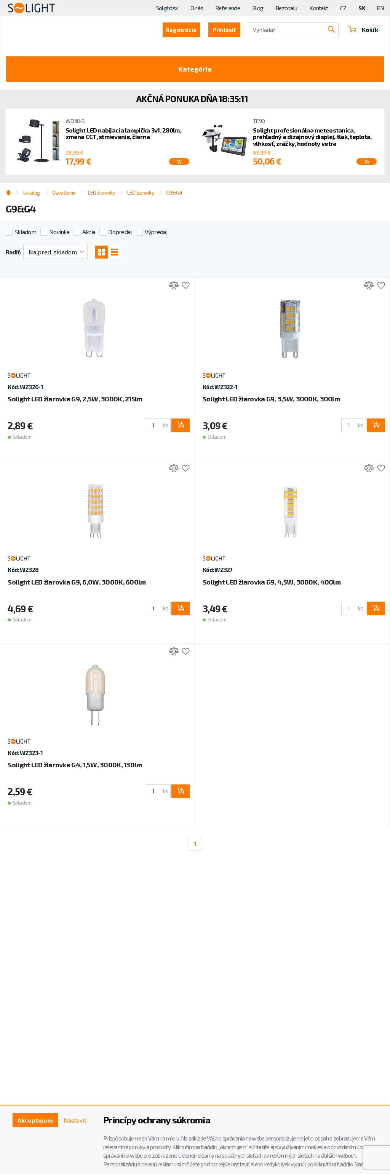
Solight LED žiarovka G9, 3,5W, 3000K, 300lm (271, 399)
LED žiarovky (101, 192)
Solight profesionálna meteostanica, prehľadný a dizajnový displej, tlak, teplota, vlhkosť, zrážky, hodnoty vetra (312, 136)
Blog (257, 8)
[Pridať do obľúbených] (183, 286)
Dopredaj (119, 231)
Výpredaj (156, 231)
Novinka (59, 231)
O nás (196, 8)
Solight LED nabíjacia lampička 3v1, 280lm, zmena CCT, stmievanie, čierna (123, 133)
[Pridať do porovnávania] (172, 286)
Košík (370, 29)
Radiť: (13, 252)
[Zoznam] (114, 252)
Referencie (227, 8)
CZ (343, 8)
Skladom (25, 231)
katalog (31, 192)
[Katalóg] (101, 252)
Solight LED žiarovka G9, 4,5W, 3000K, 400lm (271, 582)
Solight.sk (167, 8)
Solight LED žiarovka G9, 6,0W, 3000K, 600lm (76, 582)
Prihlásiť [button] (224, 30)
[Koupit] (179, 161)
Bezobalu (286, 8)
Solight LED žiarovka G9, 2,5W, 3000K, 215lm (75, 399)
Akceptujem (35, 1120)
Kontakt (318, 8)
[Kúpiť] (180, 425)
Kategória (195, 69)
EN (380, 8)
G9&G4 (174, 192)
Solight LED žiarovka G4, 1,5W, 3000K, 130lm (75, 764)
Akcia (88, 231)
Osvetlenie (64, 192)
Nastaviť (75, 1120)
